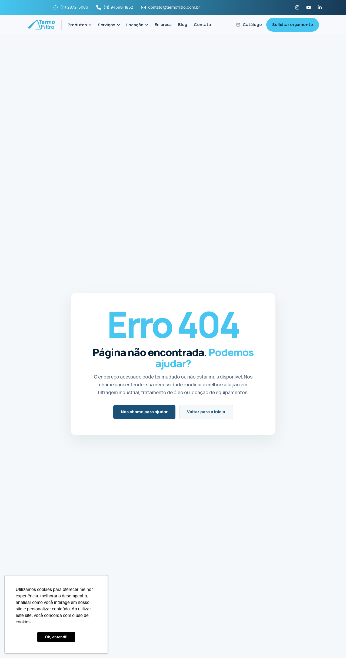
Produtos (77, 25)
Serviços (106, 25)
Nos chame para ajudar (144, 411)
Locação (135, 25)
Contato (202, 24)
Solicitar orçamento (292, 24)
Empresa (163, 24)
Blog (182, 24)
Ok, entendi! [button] (56, 637)
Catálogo (252, 24)
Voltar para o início (206, 411)
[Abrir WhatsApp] (332, 644)
